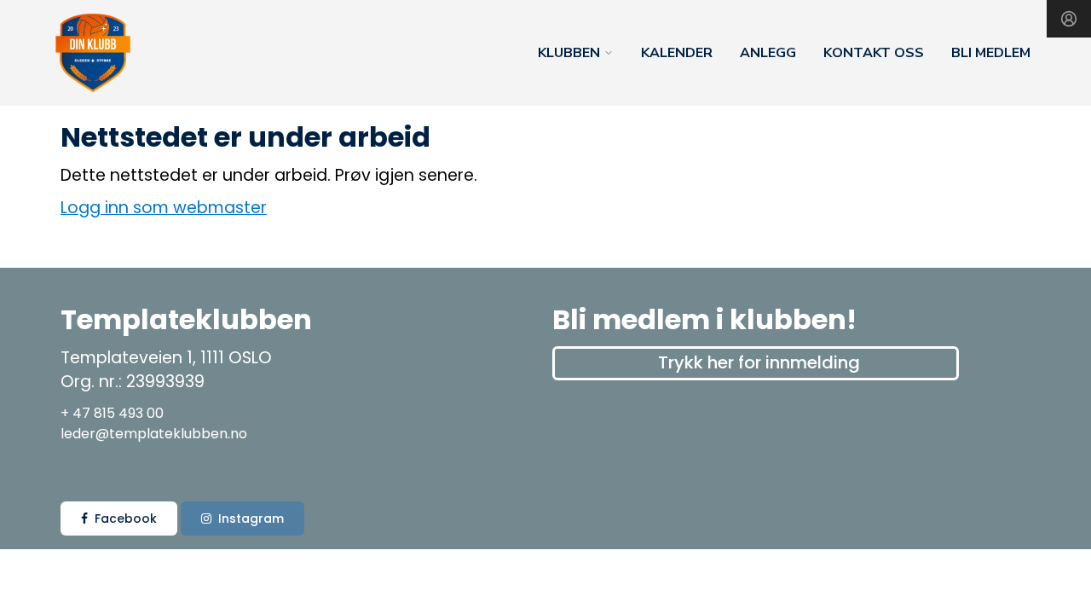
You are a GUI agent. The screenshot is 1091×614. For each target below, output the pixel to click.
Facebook (126, 518)
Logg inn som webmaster (164, 207)
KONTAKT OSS (873, 52)
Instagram (251, 518)
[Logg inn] (1068, 18)
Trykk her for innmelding (759, 362)
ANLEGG (768, 52)
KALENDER (677, 52)
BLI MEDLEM (990, 52)
